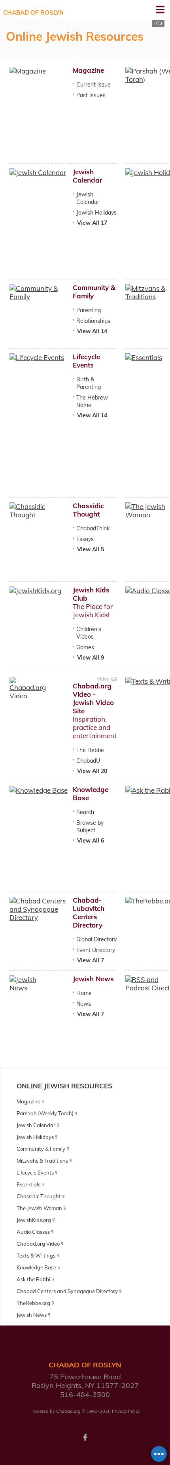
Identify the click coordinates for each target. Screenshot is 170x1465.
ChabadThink (93, 528)
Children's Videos (88, 633)
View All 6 (90, 840)
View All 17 (92, 222)
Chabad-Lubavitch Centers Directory (88, 912)
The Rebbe (90, 750)
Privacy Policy (126, 1411)
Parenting (88, 310)
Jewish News (93, 979)
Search (85, 812)
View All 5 (90, 549)
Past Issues (91, 95)
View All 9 (90, 657)
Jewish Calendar (87, 176)
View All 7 (90, 960)
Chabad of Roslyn (33, 12)
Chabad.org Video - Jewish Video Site (93, 698)
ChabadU (88, 760)
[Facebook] (85, 1436)
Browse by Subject (90, 826)
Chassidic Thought (88, 510)
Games (85, 647)
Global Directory (96, 939)
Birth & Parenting (88, 383)
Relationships (93, 320)
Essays (85, 539)
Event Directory (95, 950)
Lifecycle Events (86, 361)
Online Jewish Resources (64, 1086)
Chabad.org (68, 1411)
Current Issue (93, 84)
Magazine (88, 70)
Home (84, 993)
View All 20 (92, 771)
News (83, 1003)
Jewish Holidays (96, 212)
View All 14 (92, 331)
